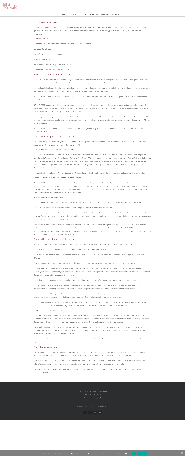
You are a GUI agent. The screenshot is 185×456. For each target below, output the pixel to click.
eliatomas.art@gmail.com (95, 398)
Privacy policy (142, 453)
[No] (182, 453)
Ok (134, 453)
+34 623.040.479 (95, 395)
